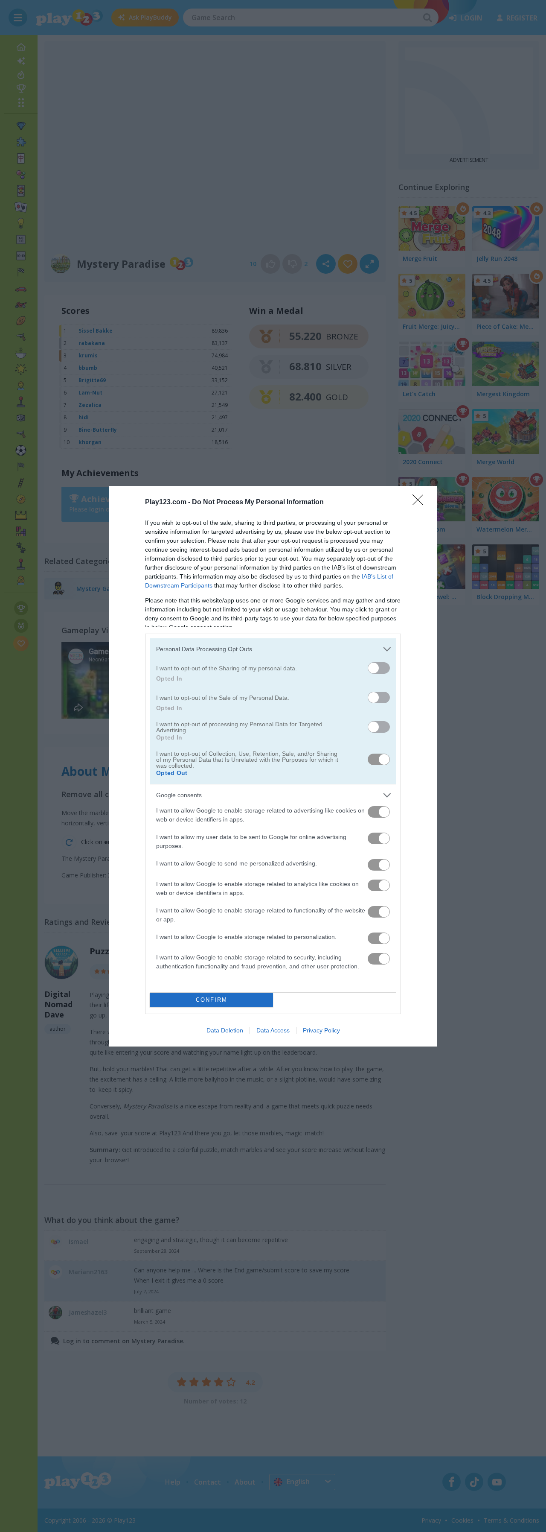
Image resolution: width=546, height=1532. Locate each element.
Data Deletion (224, 1030)
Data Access (273, 1030)
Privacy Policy (321, 1030)
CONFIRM (211, 1000)
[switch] (379, 668)
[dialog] (273, 766)
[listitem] (273, 649)
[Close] (420, 502)
